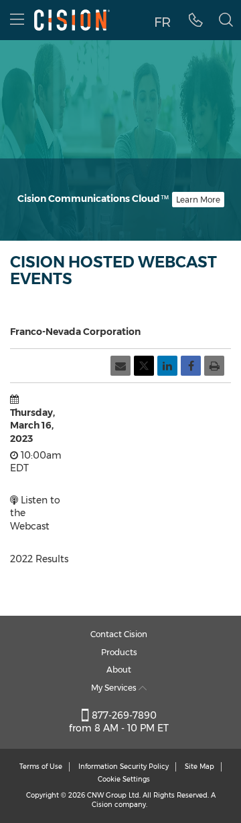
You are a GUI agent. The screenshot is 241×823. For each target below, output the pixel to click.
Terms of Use (40, 766)
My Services (115, 688)
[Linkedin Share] (167, 366)
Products (119, 652)
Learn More (198, 200)
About (118, 670)
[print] (214, 366)
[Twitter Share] (144, 366)
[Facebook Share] (191, 366)
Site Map (199, 766)
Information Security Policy (123, 766)
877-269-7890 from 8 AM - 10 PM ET (119, 722)
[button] (196, 20)
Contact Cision (118, 634)
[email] (120, 366)
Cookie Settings (124, 779)
